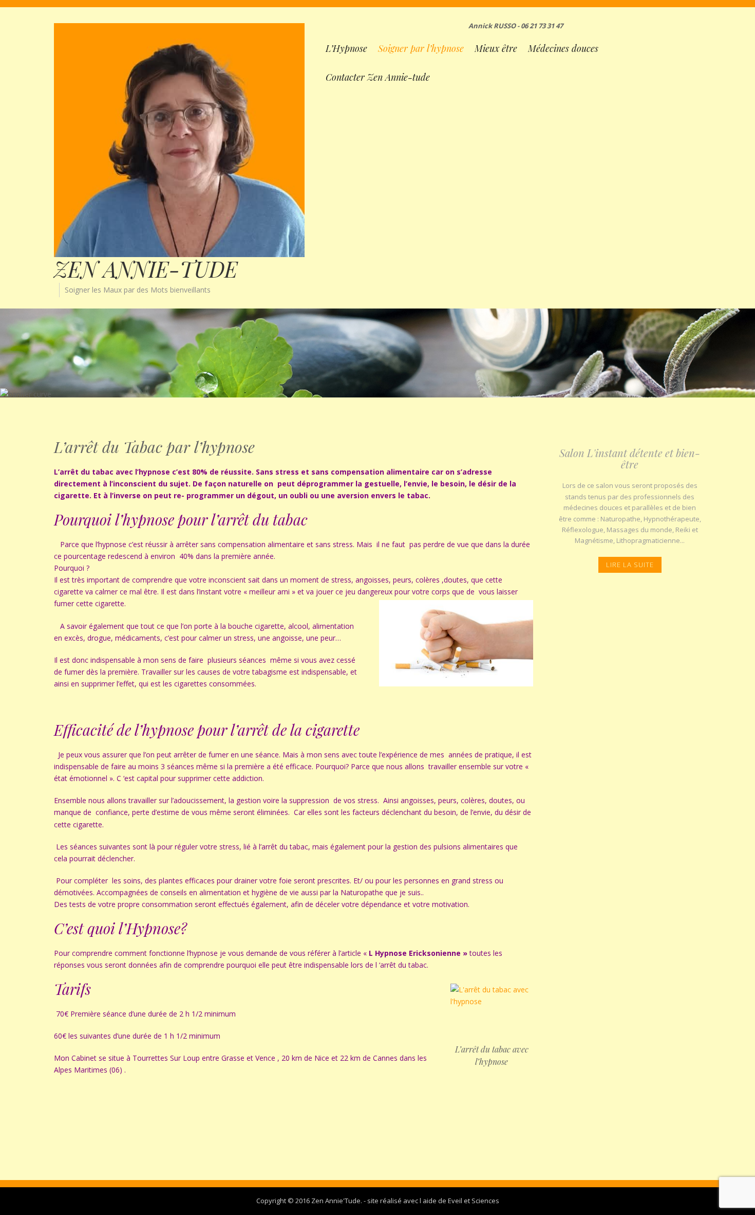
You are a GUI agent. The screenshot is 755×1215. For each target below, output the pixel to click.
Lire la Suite (630, 564)
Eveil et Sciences (473, 1200)
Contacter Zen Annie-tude (378, 77)
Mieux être (496, 48)
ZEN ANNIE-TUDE (146, 269)
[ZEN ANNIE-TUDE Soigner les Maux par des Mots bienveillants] (179, 139)
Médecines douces (563, 48)
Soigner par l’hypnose (421, 48)
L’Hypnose (346, 48)
